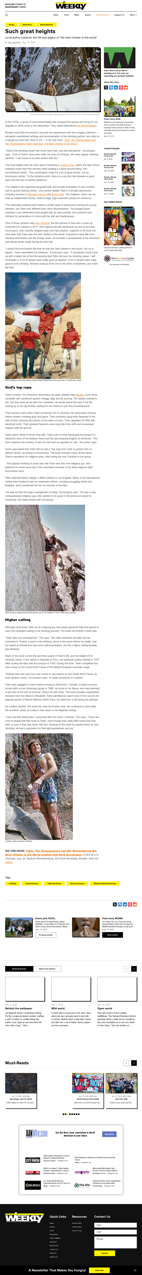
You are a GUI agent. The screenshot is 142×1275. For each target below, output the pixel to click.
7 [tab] (76, 1114)
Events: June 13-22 (121, 1099)
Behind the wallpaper (18, 1008)
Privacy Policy (77, 1223)
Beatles (80, 394)
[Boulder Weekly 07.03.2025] (128, 157)
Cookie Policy (77, 1227)
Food (66, 15)
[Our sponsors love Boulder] (119, 258)
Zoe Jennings (14, 42)
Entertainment (102, 15)
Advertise (53, 1242)
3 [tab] (68, 1114)
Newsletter (54, 1234)
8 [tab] (78, 1114)
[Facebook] (111, 87)
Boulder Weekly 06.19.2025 (110, 178)
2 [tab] (65, 1114)
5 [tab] (72, 1114)
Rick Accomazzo (77, 883)
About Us (53, 1253)
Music (76, 15)
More (132, 15)
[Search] (6, 15)
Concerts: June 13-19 (88, 1099)
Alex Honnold (42, 223)
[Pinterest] (121, 87)
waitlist (9, 862)
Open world (104, 1008)
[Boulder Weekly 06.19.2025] (128, 180)
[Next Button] (134, 1063)
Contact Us (54, 1249)
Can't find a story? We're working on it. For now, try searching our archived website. (119, 73)
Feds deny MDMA (112, 918)
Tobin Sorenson (54, 883)
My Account (54, 1246)
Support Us (119, 15)
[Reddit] (126, 87)
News (56, 15)
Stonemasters (31, 883)
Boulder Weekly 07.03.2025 (110, 155)
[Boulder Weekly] (71, 5)
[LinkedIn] (116, 87)
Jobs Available (55, 1238)
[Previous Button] (126, 1063)
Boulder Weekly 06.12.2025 (110, 190)
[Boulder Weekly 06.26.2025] (128, 168)
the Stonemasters (86, 125)
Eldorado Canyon (36, 194)
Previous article (46, 935)
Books (11, 25)
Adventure (27, 25)
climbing (12, 883)
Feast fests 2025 (112, 119)
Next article (112, 935)
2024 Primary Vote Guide (21, 1099)
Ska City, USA (54, 1099)
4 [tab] (70, 1114)
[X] (106, 87)
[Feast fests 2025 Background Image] (119, 106)
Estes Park (58, 194)
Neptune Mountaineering (105, 883)
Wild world (58, 1008)
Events (88, 15)
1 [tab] (63, 1114)
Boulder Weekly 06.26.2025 (110, 167)
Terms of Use (77, 1231)
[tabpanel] (21, 1090)
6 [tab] (74, 1114)
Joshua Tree (67, 165)
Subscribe (99, 1270)
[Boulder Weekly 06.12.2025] (128, 191)
